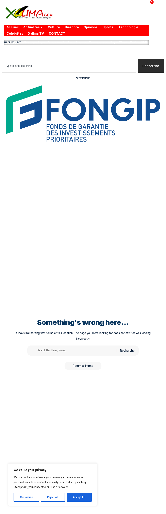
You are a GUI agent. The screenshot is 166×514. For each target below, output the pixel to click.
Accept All (79, 497)
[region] (52, 484)
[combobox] (69, 66)
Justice (80, 42)
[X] (108, 16)
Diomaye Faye (34, 42)
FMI (144, 42)
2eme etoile (98, 42)
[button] (76, 51)
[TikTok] (133, 16)
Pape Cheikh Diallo (124, 42)
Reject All (53, 497)
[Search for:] (75, 351)
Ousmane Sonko (59, 42)
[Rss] (141, 16)
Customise (26, 497)
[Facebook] (101, 16)
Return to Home (83, 365)
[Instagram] (125, 16)
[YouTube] (117, 16)
